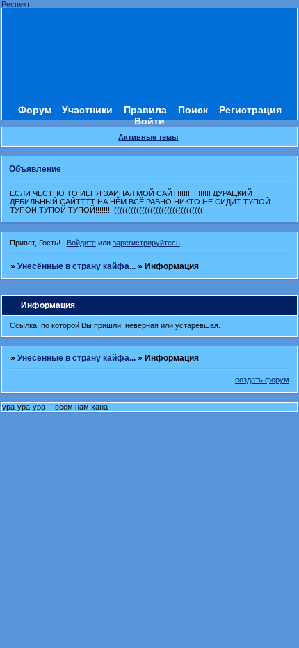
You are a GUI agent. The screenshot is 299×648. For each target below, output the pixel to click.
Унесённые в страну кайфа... (76, 266)
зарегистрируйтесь (146, 242)
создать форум (262, 379)
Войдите (81, 242)
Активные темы (148, 137)
